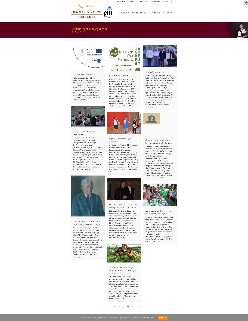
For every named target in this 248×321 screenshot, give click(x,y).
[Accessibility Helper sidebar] (245, 3)
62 (123, 307)
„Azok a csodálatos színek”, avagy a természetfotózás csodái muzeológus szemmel (122, 270)
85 (140, 307)
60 (115, 307)
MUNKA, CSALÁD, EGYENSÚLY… (84, 74)
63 (128, 307)
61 (119, 307)
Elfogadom (163, 317)
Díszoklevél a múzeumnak (154, 72)
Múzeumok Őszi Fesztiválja (118, 75)
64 (132, 307)
